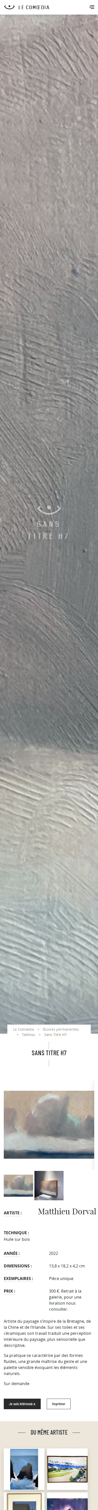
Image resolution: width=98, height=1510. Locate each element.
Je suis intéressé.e (22, 1404)
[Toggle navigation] (92, 7)
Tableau (28, 1034)
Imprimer (58, 1404)
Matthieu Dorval (67, 1212)
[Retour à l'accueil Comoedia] (51, 7)
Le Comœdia (23, 1029)
